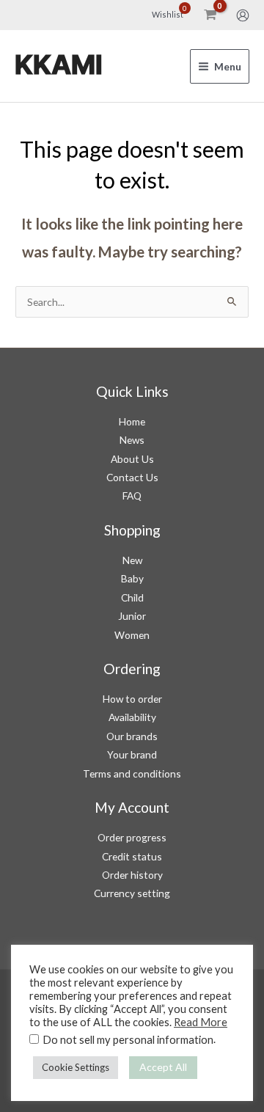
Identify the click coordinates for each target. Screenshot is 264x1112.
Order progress (132, 837)
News (132, 440)
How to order (132, 698)
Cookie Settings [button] (75, 1067)
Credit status (132, 856)
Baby (132, 578)
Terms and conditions (132, 773)
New (132, 560)
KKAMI (59, 65)
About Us (132, 459)
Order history (132, 874)
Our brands (132, 736)
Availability (132, 717)
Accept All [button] (163, 1067)
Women (132, 635)
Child (132, 597)
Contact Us (132, 477)
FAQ (132, 495)
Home (132, 421)
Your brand (132, 754)
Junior (132, 616)
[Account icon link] (242, 15)
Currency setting (132, 893)
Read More (200, 1022)
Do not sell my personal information (128, 1040)
